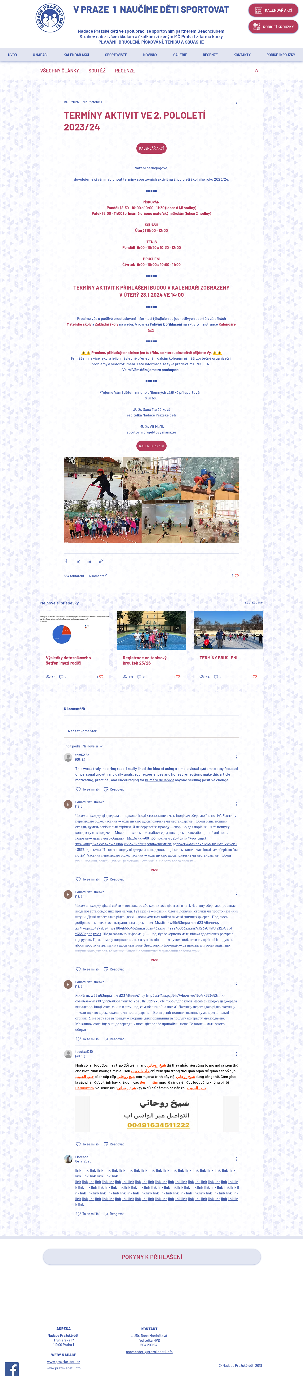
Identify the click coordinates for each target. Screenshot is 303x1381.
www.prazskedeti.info (63, 1368)
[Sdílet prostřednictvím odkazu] (101, 561)
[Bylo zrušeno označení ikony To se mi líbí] (78, 789)
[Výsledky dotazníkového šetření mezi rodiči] (74, 630)
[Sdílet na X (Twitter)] (78, 561)
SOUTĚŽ (97, 70)
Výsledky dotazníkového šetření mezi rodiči (68, 660)
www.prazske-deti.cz (63, 1361)
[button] (280, 54)
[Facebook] (12, 1369)
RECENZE (125, 70)
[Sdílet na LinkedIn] (89, 561)
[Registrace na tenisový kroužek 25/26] (151, 630)
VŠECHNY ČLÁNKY (59, 70)
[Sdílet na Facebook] (66, 561)
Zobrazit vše (254, 602)
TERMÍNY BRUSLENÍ (218, 657)
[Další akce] (236, 102)
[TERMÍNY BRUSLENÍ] (228, 630)
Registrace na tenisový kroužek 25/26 (145, 660)
